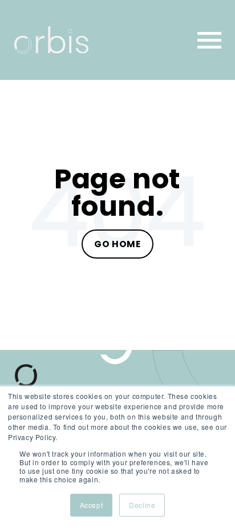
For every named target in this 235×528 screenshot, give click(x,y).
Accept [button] (91, 505)
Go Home (117, 244)
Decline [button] (142, 505)
